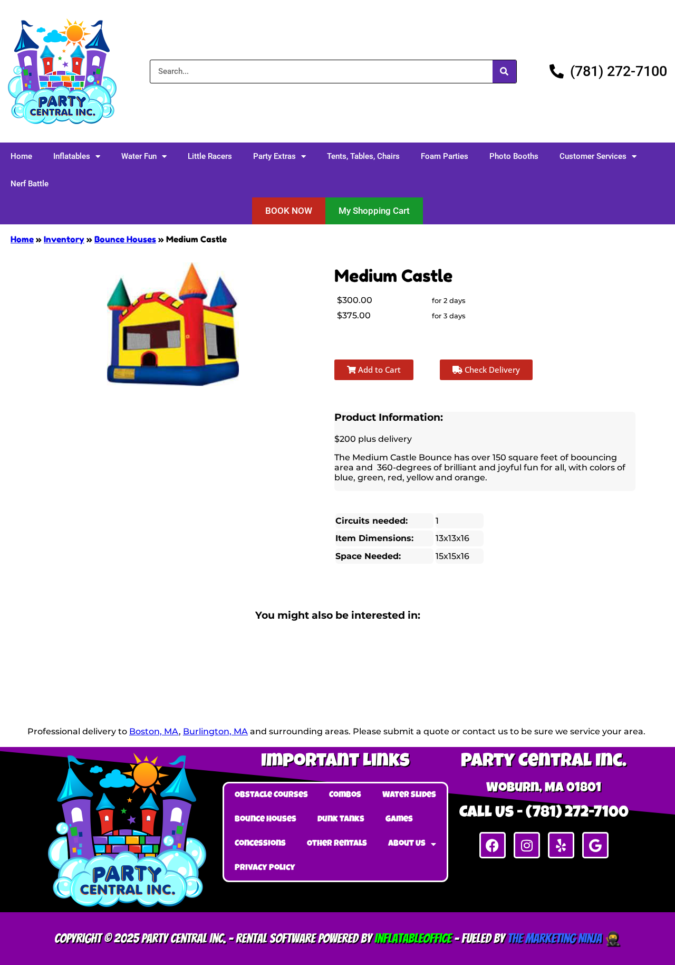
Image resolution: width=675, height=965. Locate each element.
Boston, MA (154, 731)
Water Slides (409, 795)
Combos (345, 795)
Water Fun (139, 156)
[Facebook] (492, 845)
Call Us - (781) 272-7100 (544, 813)
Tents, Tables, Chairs (363, 156)
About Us (407, 844)
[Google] (595, 845)
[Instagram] (527, 845)
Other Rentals (337, 844)
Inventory (64, 239)
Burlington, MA (215, 731)
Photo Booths (513, 156)
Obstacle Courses (271, 795)
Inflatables (71, 156)
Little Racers (210, 156)
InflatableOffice (412, 938)
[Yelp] (561, 845)
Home (21, 156)
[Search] (504, 71)
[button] (288, 210)
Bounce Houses (125, 239)
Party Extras (274, 156)
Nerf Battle (30, 183)
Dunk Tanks (340, 820)
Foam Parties (444, 156)
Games (399, 820)
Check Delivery (491, 369)
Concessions (260, 844)
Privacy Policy (265, 868)
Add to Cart (378, 369)
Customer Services (593, 156)
